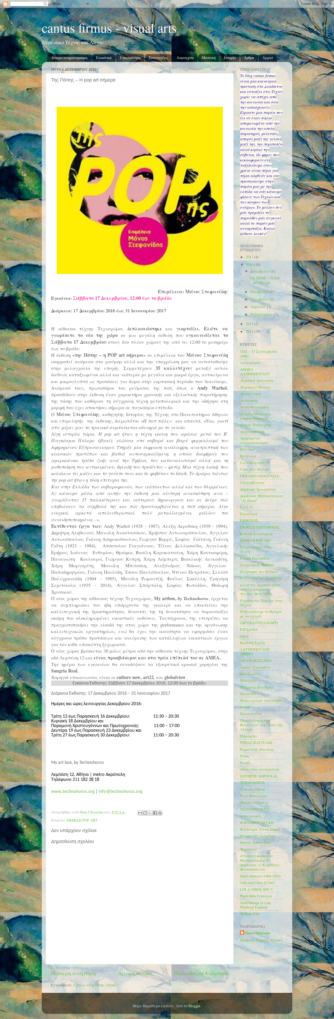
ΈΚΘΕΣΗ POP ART (82, 820)
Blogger (194, 1005)
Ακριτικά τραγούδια (257, 380)
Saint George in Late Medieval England (255, 905)
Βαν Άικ (247, 449)
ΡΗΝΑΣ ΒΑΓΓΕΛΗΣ (256, 742)
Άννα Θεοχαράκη (254, 407)
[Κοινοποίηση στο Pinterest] (160, 813)
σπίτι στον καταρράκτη (259, 769)
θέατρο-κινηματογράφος (70, 58)
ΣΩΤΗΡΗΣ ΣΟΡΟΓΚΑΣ (259, 776)
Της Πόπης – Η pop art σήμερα (264, 280)
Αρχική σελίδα (135, 973)
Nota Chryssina (257, 933)
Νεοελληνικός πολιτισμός (261, 700)
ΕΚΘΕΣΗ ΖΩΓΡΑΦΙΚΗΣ (259, 527)
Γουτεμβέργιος (252, 482)
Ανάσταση (248, 400)
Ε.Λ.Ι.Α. (246, 507)
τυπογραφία (250, 815)
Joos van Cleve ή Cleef (257, 882)
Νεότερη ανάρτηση (73, 973)
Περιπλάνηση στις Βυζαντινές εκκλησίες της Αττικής (261, 725)
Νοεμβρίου (259, 291)
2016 (250, 264)
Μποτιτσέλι (250, 693)
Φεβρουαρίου (261, 314)
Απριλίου (258, 306)
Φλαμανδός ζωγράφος (258, 835)
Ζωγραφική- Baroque (257, 564)
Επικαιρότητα (130, 58)
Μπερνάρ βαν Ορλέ (256, 687)
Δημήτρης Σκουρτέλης (258, 489)
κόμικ (244, 636)
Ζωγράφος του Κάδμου (259, 571)
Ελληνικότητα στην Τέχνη (256, 549)
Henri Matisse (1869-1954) (260, 876)
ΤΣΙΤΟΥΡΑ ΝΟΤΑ (255, 809)
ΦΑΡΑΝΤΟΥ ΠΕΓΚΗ (256, 822)
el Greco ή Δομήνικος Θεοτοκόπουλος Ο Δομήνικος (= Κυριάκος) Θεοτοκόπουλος (259, 862)
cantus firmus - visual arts (109, 27)
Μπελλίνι (248, 680)
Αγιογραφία (250, 362)
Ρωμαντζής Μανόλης (257, 749)
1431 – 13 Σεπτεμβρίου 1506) (259, 353)
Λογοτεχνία (185, 58)
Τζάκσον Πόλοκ (252, 789)
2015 (250, 323)
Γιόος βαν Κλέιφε (255, 469)
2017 (250, 256)
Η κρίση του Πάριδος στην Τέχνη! (261, 602)
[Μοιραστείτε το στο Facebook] (155, 813)
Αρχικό (268, 58)
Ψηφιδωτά (248, 849)
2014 (250, 331)
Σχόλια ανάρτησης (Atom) (94, 984)
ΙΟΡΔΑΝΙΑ (249, 629)
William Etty (250, 913)
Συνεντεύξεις (158, 58)
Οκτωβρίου (260, 299)
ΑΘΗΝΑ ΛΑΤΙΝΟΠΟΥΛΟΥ (255, 371)
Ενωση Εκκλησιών (255, 558)
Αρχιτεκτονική (252, 431)
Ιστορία (230, 58)
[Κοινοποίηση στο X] (150, 813)
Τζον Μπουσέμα (253, 795)
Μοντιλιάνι (250, 673)
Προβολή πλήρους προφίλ (261, 940)
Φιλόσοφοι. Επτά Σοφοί (259, 829)
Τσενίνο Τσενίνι (254, 802)
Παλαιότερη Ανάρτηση (201, 973)
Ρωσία (245, 762)
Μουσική (209, 58)
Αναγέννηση (250, 393)
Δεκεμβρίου (260, 271)
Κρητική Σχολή (252, 642)
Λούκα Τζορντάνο (255, 667)
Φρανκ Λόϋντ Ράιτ (255, 842)
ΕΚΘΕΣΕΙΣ (249, 520)
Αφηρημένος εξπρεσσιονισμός (254, 440)
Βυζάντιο (248, 456)
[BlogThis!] (145, 813)
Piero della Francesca (256, 895)
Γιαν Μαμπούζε (253, 462)
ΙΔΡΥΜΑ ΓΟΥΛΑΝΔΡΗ (259, 622)
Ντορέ (245, 707)
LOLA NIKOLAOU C (256, 889)
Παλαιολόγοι (251, 713)
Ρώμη (244, 755)
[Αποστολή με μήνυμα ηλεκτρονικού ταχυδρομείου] (140, 813)
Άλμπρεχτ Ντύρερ (255, 387)
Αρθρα (249, 58)
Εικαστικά (103, 58)
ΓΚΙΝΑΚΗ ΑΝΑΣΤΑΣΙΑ (259, 475)
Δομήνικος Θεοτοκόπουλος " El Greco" (261, 498)
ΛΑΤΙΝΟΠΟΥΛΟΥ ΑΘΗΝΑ (255, 651)
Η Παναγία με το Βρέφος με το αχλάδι (261, 613)
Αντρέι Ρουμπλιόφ (255, 424)
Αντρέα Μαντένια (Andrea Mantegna (255, 416)
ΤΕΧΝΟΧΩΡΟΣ (252, 782)
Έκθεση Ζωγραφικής (256, 533)
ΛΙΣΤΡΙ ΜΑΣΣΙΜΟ (255, 660)
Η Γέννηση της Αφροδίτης (261, 578)
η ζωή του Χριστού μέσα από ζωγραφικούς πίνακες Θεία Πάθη (260, 589)
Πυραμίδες (249, 736)
